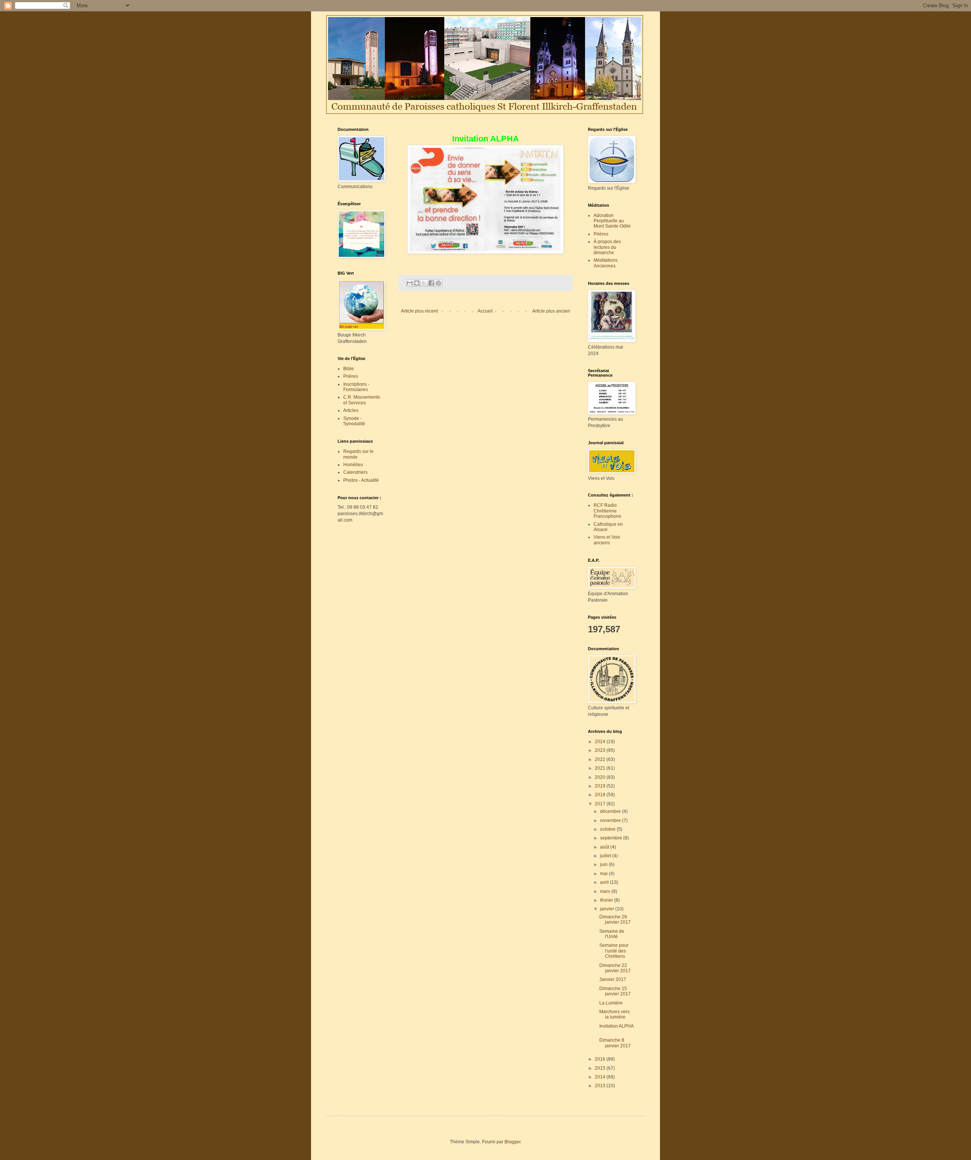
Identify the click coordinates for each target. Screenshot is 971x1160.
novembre (611, 820)
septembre (611, 838)
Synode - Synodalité (354, 421)
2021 (600, 768)
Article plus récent (419, 311)
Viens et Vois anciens (607, 539)
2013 (600, 1085)
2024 (600, 741)
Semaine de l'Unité (611, 934)
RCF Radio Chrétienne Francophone (607, 511)
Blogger (512, 1141)
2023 (600, 750)
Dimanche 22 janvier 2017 (616, 968)
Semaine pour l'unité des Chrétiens (613, 951)
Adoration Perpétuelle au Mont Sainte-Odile (612, 221)
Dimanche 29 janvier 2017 (615, 919)
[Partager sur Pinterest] (438, 283)
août (605, 847)
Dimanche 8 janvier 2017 (616, 1042)
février (607, 900)
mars (605, 891)
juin (604, 864)
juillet (606, 855)
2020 (600, 777)
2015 (600, 1068)
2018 (600, 794)
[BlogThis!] (417, 283)
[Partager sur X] (424, 283)
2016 (600, 1059)
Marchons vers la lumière (614, 1014)
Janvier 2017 (613, 979)
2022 (600, 759)
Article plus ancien (551, 311)
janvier (607, 909)
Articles (350, 410)
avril (605, 882)
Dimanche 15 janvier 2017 (615, 991)
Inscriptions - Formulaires (356, 387)
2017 (600, 803)
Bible (348, 368)
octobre (608, 829)
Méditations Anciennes (605, 263)
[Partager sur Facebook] (431, 283)
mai (604, 873)
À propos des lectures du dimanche (607, 247)
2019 (600, 786)
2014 (600, 1077)
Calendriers (355, 472)
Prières (350, 376)
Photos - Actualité (361, 480)
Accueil (485, 311)
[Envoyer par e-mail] (409, 283)
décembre (611, 811)
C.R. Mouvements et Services (361, 400)
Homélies (353, 464)
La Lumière (611, 1003)
